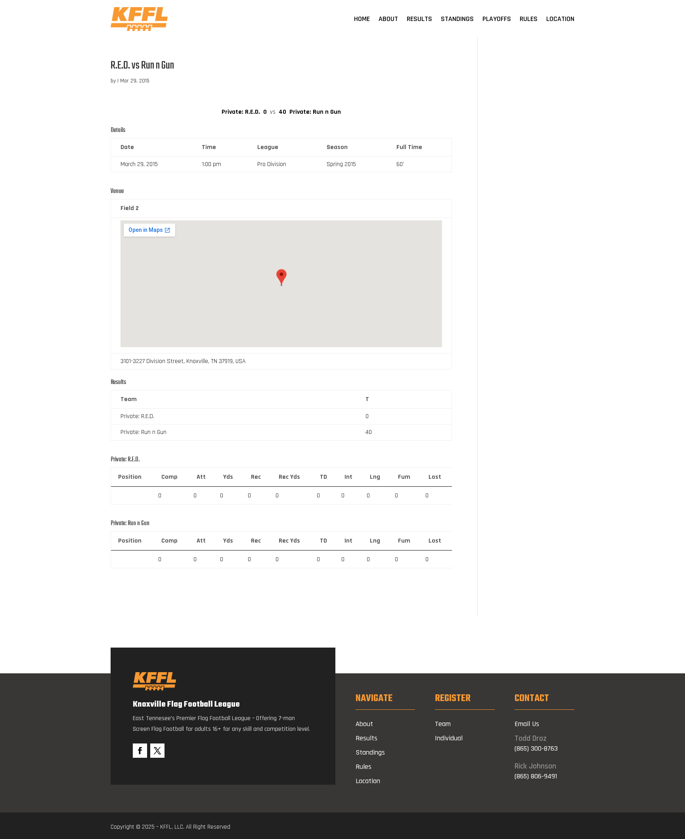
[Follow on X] (157, 750)
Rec (256, 477)
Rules (529, 18)
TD (323, 477)
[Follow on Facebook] (140, 750)
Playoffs (496, 18)
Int (348, 477)
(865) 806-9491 (536, 776)
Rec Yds (289, 477)
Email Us (527, 723)
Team (443, 723)
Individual (449, 738)
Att (201, 477)
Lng (375, 477)
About (388, 18)
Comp (169, 477)
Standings (457, 18)
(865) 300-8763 (536, 748)
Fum (404, 477)
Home (362, 18)
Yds (228, 477)
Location (560, 18)
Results (419, 18)
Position (130, 477)
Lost (435, 477)
